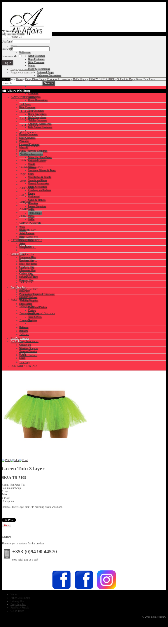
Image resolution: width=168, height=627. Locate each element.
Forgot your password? (22, 69)
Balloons (24, 334)
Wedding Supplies (28, 348)
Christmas (24, 111)
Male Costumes (27, 132)
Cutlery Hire (25, 282)
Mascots (23, 153)
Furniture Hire (26, 254)
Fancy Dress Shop (34, 79)
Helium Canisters (28, 355)
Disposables (25, 320)
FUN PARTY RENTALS (24, 365)
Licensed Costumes (29, 146)
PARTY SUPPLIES (21, 299)
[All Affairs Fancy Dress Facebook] (84, 588)
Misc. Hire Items (28, 261)
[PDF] (6, 460)
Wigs (22, 173)
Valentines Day (27, 306)
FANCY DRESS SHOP (102, 79)
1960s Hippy (79, 79)
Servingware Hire (28, 289)
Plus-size (24, 139)
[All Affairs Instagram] (106, 588)
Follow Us (16, 36)
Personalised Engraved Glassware (37, 313)
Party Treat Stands (28, 341)
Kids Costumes (27, 118)
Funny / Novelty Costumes (33, 159)
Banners (23, 327)
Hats (21, 194)
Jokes (22, 215)
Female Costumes (28, 125)
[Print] (14, 460)
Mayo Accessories (28, 236)
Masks (22, 180)
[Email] (23, 460)
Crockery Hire (26, 268)
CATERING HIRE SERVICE (26, 240)
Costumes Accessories (58, 79)
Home (19, 79)
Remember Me (9, 56)
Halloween (25, 104)
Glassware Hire (27, 275)
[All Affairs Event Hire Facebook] (61, 588)
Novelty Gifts (26, 208)
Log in (18, 30)
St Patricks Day (125, 79)
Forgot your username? (22, 72)
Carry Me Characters (30, 222)
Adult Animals (27, 187)
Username (7, 41)
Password (7, 48)
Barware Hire (26, 295)
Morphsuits (25, 201)
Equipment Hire (27, 247)
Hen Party (24, 362)
